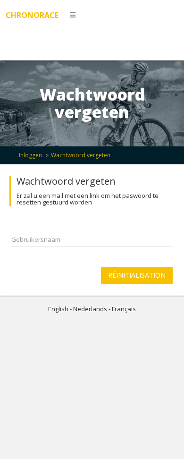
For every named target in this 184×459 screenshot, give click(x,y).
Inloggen (30, 155)
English (58, 309)
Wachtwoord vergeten (80, 155)
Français (124, 309)
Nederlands (90, 309)
